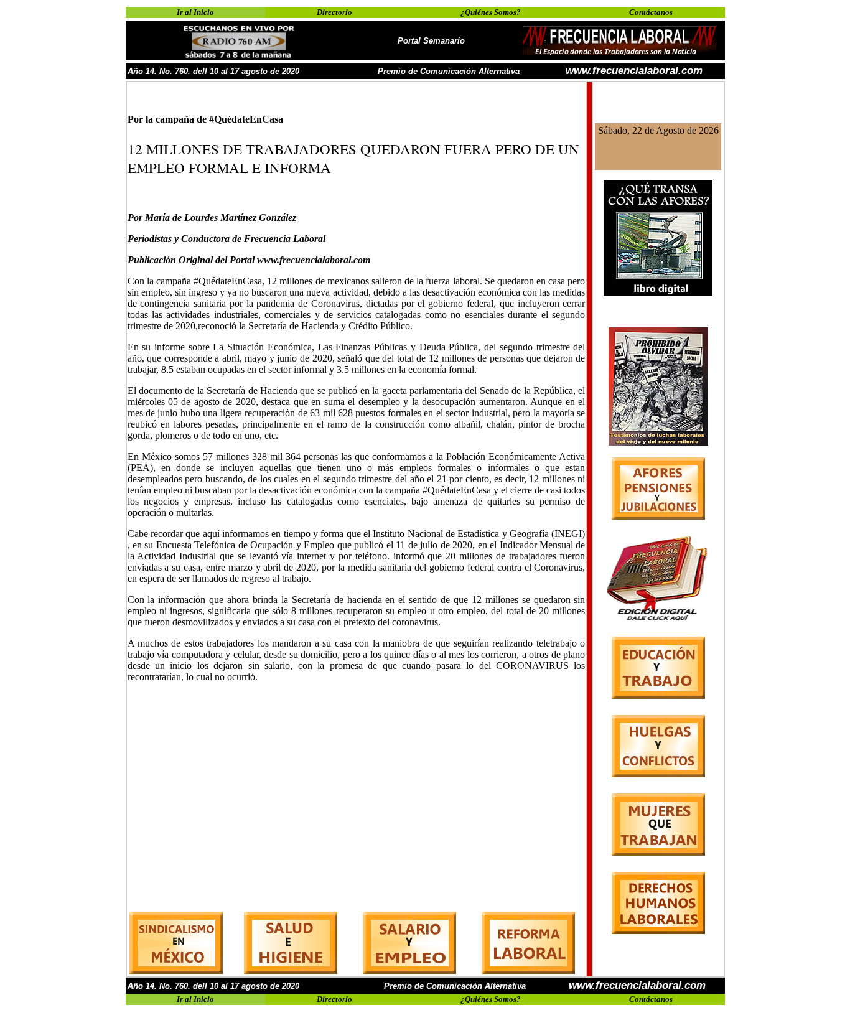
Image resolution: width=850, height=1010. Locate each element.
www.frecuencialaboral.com (634, 71)
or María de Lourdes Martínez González (215, 217)
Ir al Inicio (195, 12)
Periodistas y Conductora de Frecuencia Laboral (226, 238)
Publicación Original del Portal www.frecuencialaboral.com (249, 260)
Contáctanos (651, 12)
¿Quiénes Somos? (490, 12)
